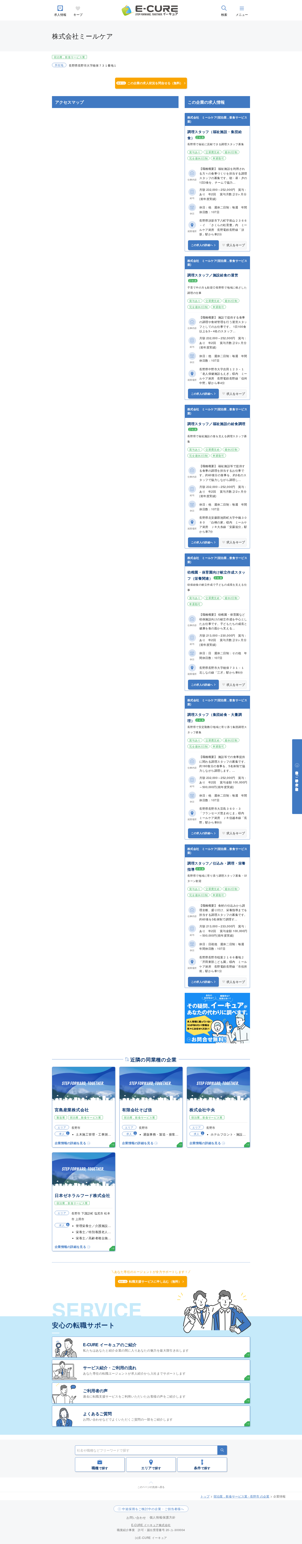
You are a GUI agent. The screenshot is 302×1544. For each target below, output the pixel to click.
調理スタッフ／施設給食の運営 (212, 274)
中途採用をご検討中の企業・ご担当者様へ (153, 1509)
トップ (205, 1496)
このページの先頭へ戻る (151, 1487)
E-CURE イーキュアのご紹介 (110, 1344)
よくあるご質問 (97, 1413)
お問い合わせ (136, 1517)
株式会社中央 (202, 1110)
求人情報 (60, 14)
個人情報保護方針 (163, 1517)
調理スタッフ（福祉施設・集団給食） (214, 134)
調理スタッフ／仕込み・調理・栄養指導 (216, 866)
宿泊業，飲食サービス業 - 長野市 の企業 (241, 1496)
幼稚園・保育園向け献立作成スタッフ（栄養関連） (216, 575)
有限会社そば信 (137, 1110)
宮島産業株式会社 (72, 1110)
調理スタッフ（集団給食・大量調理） (214, 717)
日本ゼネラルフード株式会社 (82, 1195)
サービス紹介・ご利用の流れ (109, 1367)
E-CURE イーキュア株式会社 (151, 1525)
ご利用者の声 (95, 1390)
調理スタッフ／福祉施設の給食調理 (216, 423)
